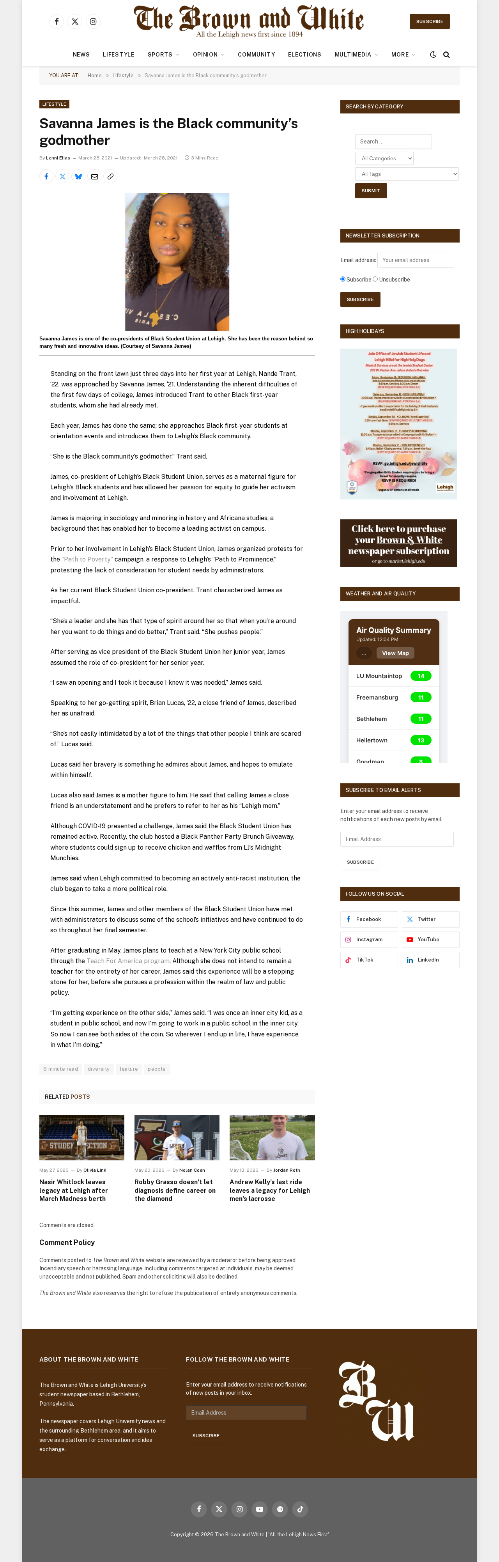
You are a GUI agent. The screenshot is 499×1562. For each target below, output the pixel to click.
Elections (304, 54)
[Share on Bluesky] (78, 176)
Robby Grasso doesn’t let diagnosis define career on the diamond (175, 1190)
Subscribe (429, 21)
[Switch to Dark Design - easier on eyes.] (433, 54)
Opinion (205, 54)
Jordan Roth (286, 1170)
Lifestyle (118, 54)
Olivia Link (94, 1170)
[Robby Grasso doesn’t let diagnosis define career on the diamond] (176, 1137)
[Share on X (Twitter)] (62, 176)
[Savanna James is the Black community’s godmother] (177, 262)
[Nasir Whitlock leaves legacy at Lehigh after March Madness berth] (81, 1137)
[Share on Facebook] (46, 176)
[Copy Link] (110, 176)
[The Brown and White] (249, 21)
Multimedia (353, 54)
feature (129, 1069)
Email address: (358, 260)
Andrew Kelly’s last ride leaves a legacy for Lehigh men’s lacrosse (270, 1190)
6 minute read (60, 1069)
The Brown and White (240, 1534)
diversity (99, 1069)
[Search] (446, 55)
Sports (160, 54)
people (157, 1069)
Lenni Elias (58, 158)
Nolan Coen (192, 1170)
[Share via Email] (94, 176)
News (81, 54)
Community (256, 54)
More (400, 54)
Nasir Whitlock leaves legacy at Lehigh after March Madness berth (73, 1190)
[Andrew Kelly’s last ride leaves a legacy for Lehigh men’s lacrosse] (272, 1137)
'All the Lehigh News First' (298, 1534)
